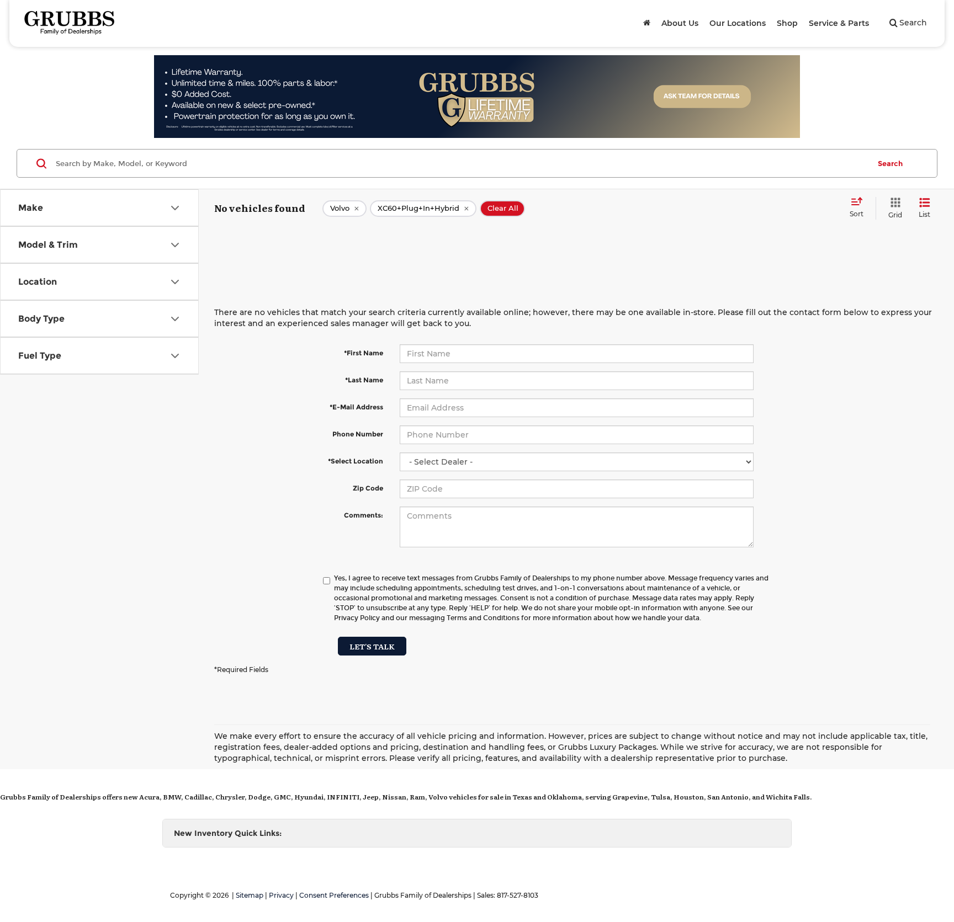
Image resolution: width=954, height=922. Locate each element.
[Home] (647, 23)
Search (890, 163)
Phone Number (357, 434)
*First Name (363, 353)
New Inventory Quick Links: (228, 833)
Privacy (281, 895)
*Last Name (364, 380)
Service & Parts (839, 23)
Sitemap (249, 895)
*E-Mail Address (356, 407)
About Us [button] (679, 23)
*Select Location (355, 461)
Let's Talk (372, 646)
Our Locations (737, 23)
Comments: (363, 515)
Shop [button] (787, 23)
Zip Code (368, 488)
